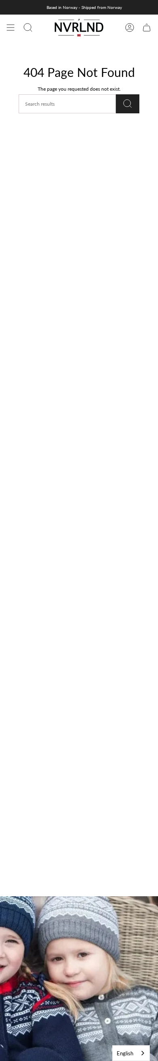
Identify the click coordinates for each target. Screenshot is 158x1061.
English (125, 1053)
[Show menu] (10, 27)
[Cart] (146, 27)
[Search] (127, 103)
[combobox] (131, 1053)
